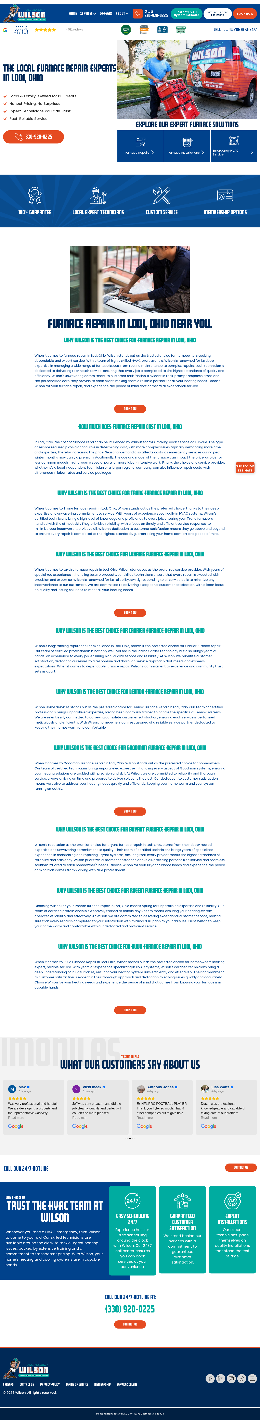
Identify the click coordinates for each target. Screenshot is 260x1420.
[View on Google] (12, 1089)
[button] (88, 14)
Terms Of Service (77, 1384)
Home (73, 14)
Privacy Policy (50, 1384)
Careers (8, 1384)
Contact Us (27, 1384)
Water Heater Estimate (218, 13)
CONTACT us (241, 1167)
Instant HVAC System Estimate (186, 13)
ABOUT (120, 14)
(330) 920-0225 (130, 1309)
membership (102, 1384)
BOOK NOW (245, 14)
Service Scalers (127, 1384)
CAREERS (106, 14)
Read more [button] (16, 1117)
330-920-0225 (156, 15)
